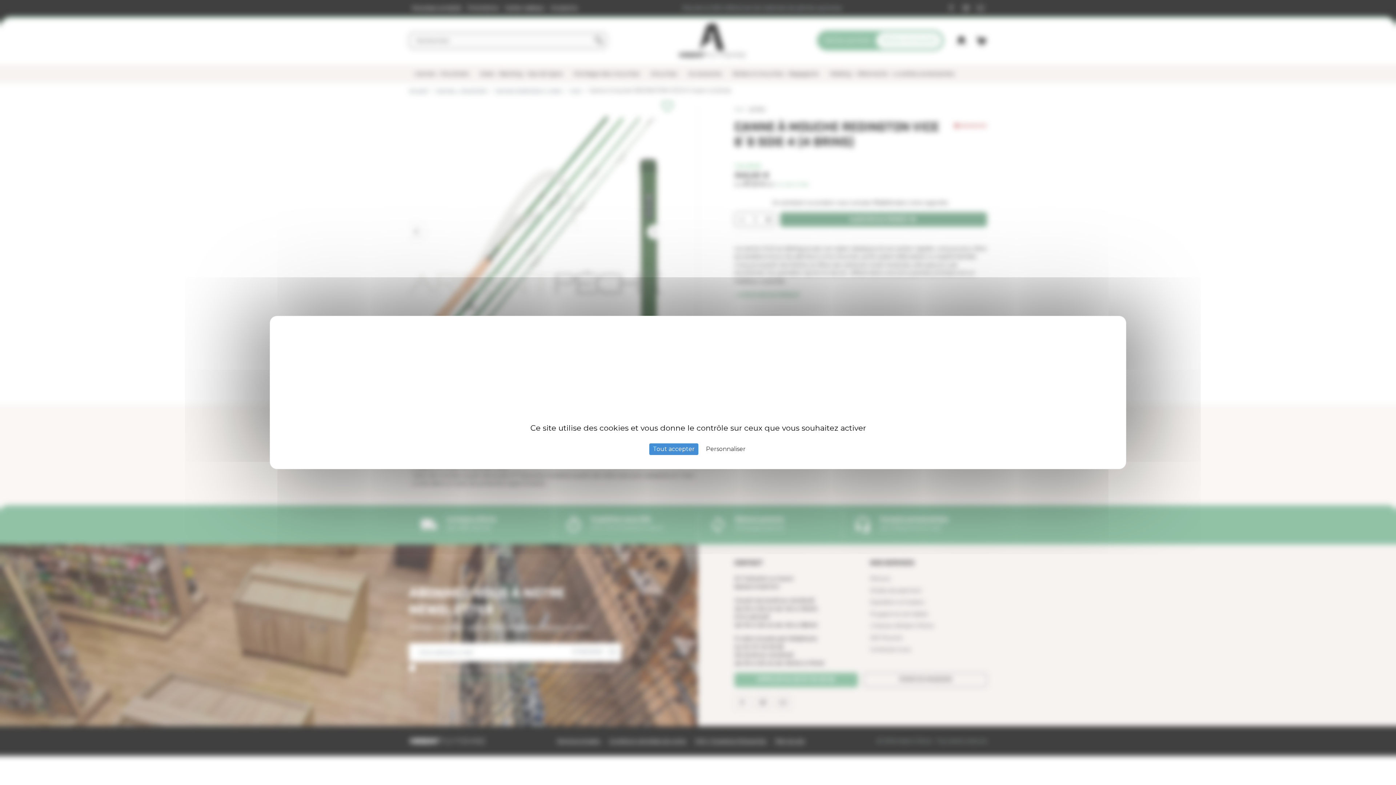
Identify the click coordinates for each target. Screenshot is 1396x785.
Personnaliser (726, 449)
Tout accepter (674, 449)
